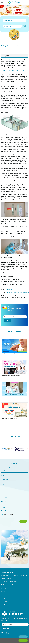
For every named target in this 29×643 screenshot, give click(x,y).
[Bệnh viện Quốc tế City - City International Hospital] (14, 2)
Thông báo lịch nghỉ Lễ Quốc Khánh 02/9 (9, 418)
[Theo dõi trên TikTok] (5, 633)
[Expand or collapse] (26, 56)
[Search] (27, 2)
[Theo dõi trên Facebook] (2, 633)
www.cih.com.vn (10, 289)
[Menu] (2, 2)
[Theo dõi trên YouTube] (7, 633)
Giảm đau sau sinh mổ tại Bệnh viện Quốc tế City (11, 375)
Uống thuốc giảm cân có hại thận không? (9, 353)
